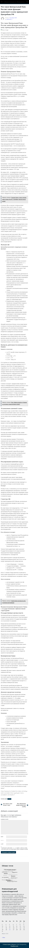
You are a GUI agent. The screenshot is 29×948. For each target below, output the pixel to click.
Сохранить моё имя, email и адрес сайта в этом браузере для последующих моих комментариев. (14, 848)
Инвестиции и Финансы (14, 2)
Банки (9, 798)
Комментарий (5, 819)
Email (2, 840)
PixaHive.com (14, 946)
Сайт (2, 844)
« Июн (3, 937)
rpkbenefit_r (9, 19)
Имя (2, 836)
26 (9, 929)
